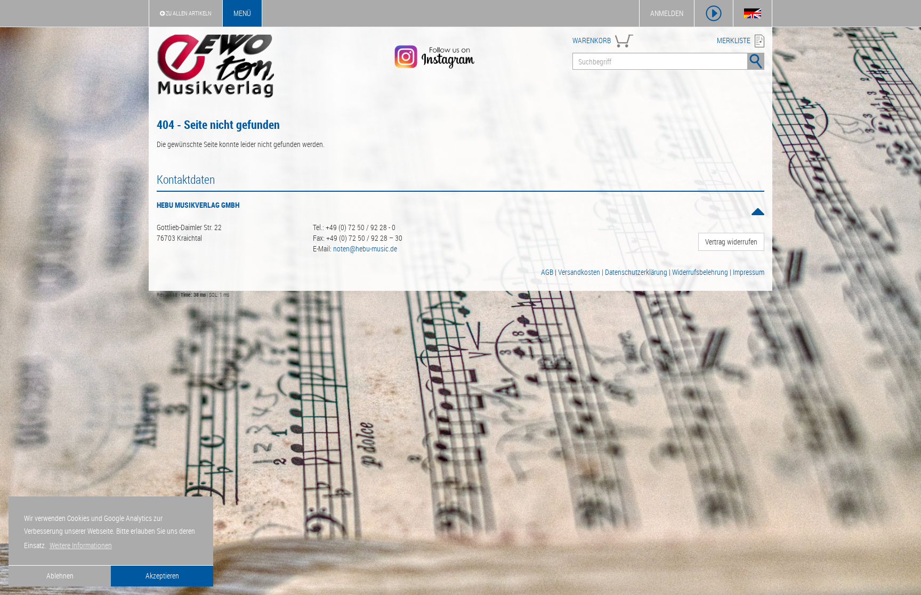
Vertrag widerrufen (731, 242)
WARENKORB (591, 40)
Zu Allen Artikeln (188, 13)
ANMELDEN (666, 13)
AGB (547, 272)
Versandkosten (579, 272)
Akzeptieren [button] (162, 575)
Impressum (748, 272)
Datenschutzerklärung (636, 272)
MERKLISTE (733, 40)
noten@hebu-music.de (365, 248)
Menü (242, 13)
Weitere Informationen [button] (81, 545)
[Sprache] (752, 13)
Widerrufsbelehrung (700, 272)
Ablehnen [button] (60, 575)
